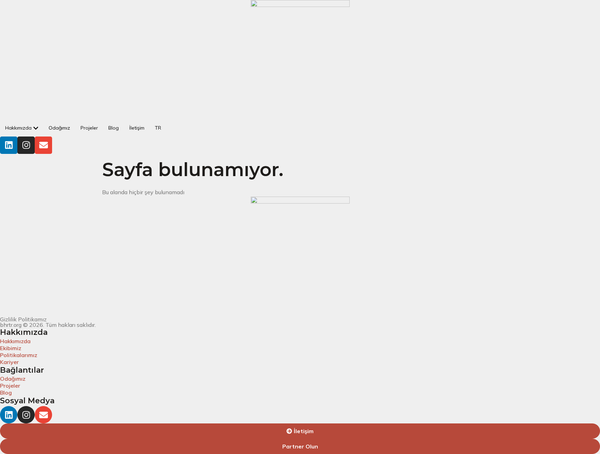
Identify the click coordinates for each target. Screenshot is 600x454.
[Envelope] (43, 145)
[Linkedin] (8, 145)
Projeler (89, 128)
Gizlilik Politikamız (23, 319)
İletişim (136, 128)
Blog (113, 128)
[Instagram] (26, 145)
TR (158, 128)
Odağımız (59, 128)
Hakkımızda (18, 128)
